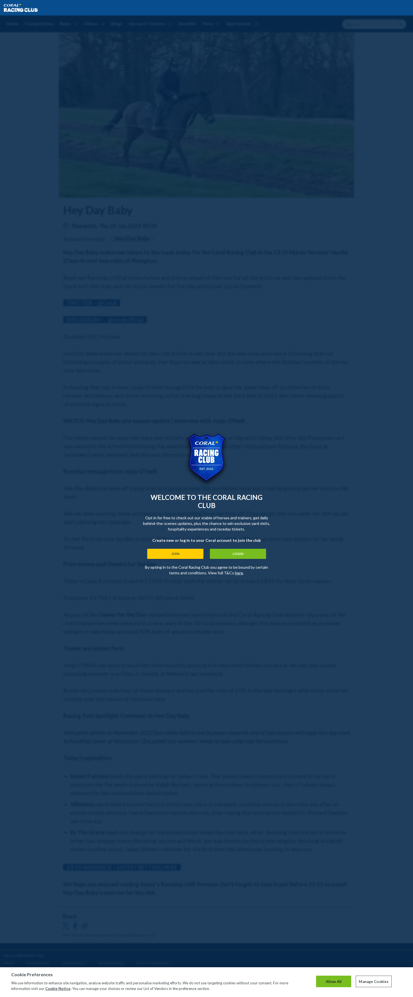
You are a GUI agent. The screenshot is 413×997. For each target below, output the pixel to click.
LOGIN (238, 554)
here (239, 572)
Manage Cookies (374, 981)
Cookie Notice (58, 988)
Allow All (334, 981)
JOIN (175, 554)
